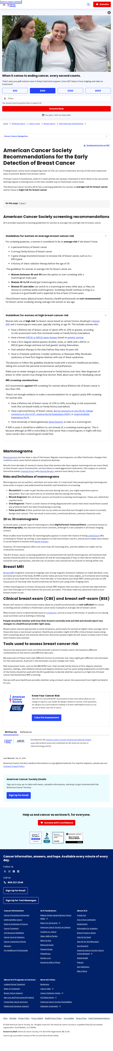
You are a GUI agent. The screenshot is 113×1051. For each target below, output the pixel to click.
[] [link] (22, 203)
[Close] (109, 12)
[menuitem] (106, 136)
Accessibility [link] (69, 1018)
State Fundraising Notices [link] (99, 1018)
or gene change (41, 337)
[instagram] (9, 871)
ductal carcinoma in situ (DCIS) (69, 410)
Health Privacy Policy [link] (53, 1018)
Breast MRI (8, 572)
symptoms (51, 612)
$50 (15, 90)
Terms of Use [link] (81, 1018)
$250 (70, 90)
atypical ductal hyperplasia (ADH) (53, 414)
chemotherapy (46, 471)
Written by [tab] (11, 731)
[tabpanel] (56, 744)
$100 (42, 90)
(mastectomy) (28, 471)
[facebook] (13, 871)
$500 (98, 90)
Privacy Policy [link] (24, 1018)
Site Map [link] (13, 1018)
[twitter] (5, 871)
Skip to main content (10, 1)
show (22, 203)
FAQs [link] (5, 1018)
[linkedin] (18, 871)
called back (93, 535)
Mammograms (10, 457)
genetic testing (75, 337)
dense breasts (56, 421)
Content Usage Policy (13, 766)
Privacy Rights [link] (37, 1018)
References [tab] (26, 731)
